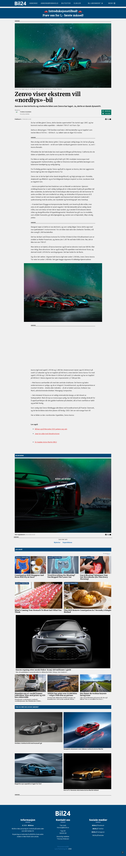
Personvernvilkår (63, 847)
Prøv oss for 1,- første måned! (63, 15)
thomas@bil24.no (63, 828)
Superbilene (67, 542)
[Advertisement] (63, 346)
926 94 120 (107, 111)
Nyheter (57, 542)
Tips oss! (107, 114)
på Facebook (98, 825)
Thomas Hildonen (63, 839)
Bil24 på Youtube (98, 835)
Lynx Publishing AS (61, 849)
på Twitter (98, 829)
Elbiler (77, 3)
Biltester (66, 3)
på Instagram (98, 832)
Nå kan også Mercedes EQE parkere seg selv (51, 429)
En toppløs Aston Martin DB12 (46, 442)
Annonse (33, 3)
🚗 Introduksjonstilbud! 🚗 (63, 11)
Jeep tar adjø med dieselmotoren (47, 433)
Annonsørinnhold (49, 3)
